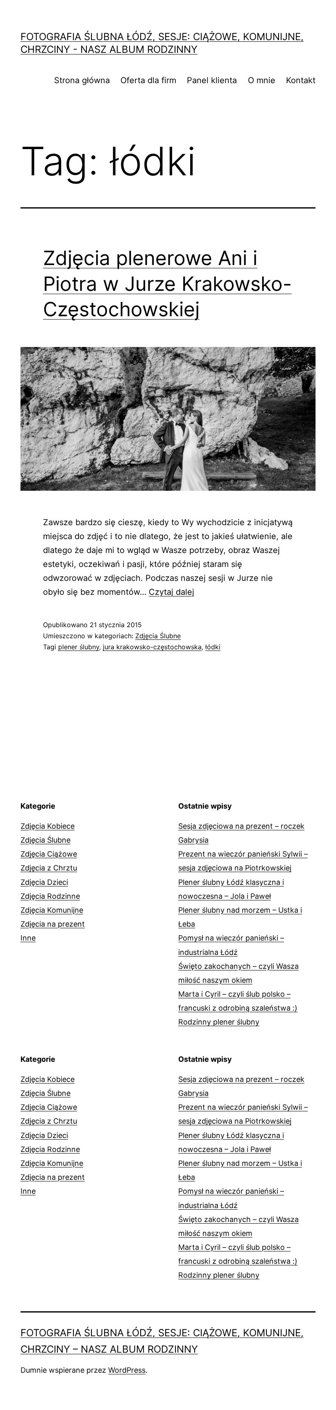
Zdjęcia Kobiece (47, 826)
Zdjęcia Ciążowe (48, 854)
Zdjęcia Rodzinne (50, 896)
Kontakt (301, 80)
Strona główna (82, 80)
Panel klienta (212, 80)
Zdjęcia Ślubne (158, 636)
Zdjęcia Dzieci (44, 882)
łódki (212, 647)
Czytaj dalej (171, 592)
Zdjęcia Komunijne (51, 910)
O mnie (261, 80)
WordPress (126, 1370)
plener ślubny (78, 647)
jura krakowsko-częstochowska (152, 647)
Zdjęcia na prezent (52, 924)
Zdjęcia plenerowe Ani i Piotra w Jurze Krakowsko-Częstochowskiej (167, 283)
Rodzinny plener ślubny (218, 1022)
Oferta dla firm (148, 80)
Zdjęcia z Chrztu (48, 868)
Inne (28, 938)
